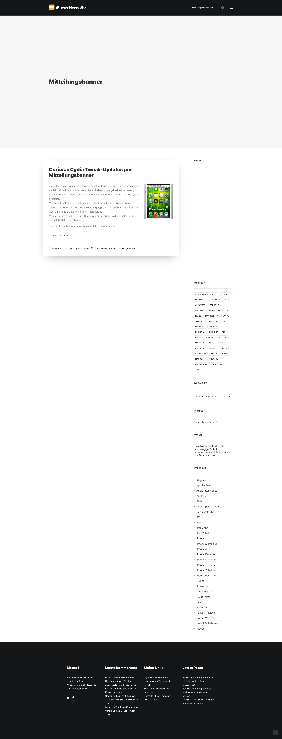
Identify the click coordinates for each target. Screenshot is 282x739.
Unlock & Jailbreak (207, 623)
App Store (200, 305)
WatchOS (199, 321)
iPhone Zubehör (205, 570)
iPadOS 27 (214, 305)
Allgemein (202, 480)
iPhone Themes (205, 565)
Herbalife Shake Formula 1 (157, 696)
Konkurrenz (203, 586)
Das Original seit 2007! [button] (204, 7)
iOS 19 (221, 343)
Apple (198, 370)
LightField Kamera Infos (156, 677)
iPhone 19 (217, 364)
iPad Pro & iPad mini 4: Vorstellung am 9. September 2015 (121, 700)
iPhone (225, 294)
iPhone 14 (222, 348)
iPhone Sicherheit (206, 559)
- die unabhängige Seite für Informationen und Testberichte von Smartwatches (212, 450)
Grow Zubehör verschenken (119, 677)
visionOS (199, 310)
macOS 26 (222, 337)
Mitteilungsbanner (126, 248)
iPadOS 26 (199, 327)
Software (201, 607)
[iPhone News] (68, 7)
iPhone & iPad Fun (207, 543)
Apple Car (214, 321)
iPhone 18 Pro (201, 364)
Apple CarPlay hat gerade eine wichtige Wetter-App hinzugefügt (198, 681)
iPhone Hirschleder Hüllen (80, 677)
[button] (231, 7)
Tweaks (104, 248)
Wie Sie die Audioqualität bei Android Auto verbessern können (197, 692)
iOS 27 (211, 343)
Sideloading (201, 300)
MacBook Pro (212, 316)
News (199, 602)
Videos (200, 628)
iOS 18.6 (226, 321)
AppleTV (201, 496)
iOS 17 (215, 294)
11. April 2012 (58, 248)
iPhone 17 (213, 332)
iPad (199, 522)
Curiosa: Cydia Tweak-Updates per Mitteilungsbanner (90, 172)
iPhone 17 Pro (214, 310)
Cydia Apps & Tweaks (79, 248)
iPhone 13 (199, 332)
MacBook (199, 343)
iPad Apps (202, 527)
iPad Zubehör (204, 533)
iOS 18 (198, 337)
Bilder (199, 501)
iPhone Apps (203, 549)
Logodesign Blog (75, 681)
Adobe (225, 353)
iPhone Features (205, 554)
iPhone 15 (213, 327)
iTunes (200, 580)
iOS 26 (198, 316)
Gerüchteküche (205, 511)
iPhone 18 (199, 348)
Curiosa (113, 248)
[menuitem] (205, 7)
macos (214, 353)
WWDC (226, 316)
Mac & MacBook (205, 591)
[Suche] (221, 7)
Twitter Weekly (205, 618)
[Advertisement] (213, 223)
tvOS (211, 348)
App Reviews (204, 485)
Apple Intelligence (221, 300)
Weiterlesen (61, 235)
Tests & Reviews (206, 612)
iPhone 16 (213, 359)
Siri (223, 332)
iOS (227, 310)
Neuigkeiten (203, 596)
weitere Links (151, 699)
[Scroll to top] (275, 732)
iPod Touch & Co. (206, 575)
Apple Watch (201, 294)
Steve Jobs (200, 353)
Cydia (97, 248)
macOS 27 (199, 359)
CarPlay (209, 337)
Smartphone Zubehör (206, 422)
